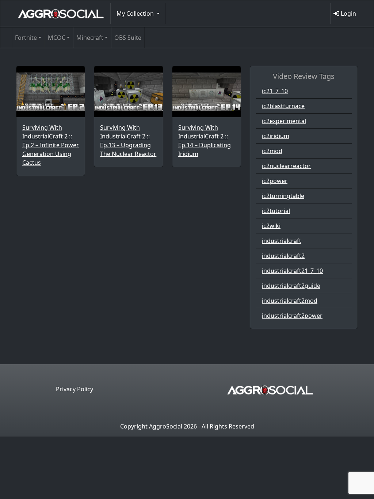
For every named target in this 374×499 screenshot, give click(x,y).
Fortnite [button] (26, 38)
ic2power (274, 181)
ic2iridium (275, 136)
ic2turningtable (283, 196)
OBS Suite (127, 38)
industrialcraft (281, 241)
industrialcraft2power (292, 316)
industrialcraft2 (283, 256)
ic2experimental (284, 121)
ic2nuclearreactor (286, 166)
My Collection (136, 13)
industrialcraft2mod (289, 301)
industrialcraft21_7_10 (292, 271)
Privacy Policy (74, 389)
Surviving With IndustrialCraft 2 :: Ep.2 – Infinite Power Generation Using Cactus (50, 145)
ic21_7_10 (275, 91)
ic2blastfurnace (283, 106)
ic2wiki (271, 226)
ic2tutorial (276, 211)
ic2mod (272, 151)
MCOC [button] (56, 38)
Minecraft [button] (89, 38)
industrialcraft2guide (291, 286)
